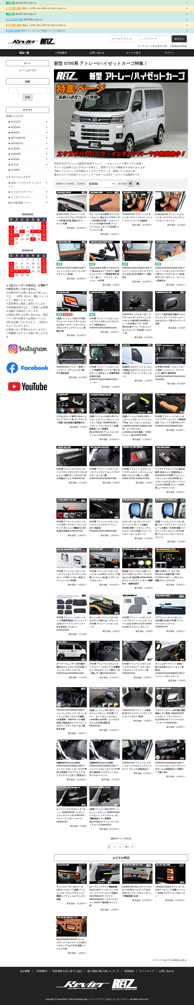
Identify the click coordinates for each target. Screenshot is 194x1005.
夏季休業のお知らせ (33, 19)
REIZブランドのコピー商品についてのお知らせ (43, 30)
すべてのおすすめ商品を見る (171, 960)
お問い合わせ (97, 52)
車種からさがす (14, 116)
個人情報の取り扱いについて (103, 971)
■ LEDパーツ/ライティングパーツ (25, 184)
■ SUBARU (15, 154)
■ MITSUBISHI (17, 137)
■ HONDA (14, 132)
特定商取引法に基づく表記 (67, 971)
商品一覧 (24, 52)
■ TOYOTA (15, 121)
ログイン (170, 52)
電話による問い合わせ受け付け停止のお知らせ (44, 8)
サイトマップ (146, 971)
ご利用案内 (61, 52)
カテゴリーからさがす (18, 177)
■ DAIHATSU (16, 143)
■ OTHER (14, 170)
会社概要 (25, 971)
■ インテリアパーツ (20, 197)
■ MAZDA (14, 159)
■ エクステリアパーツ (21, 191)
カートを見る (133, 52)
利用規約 (129, 971)
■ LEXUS (14, 164)
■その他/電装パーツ (20, 202)
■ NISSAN (14, 127)
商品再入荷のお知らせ (26, 3)
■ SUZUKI (14, 148)
